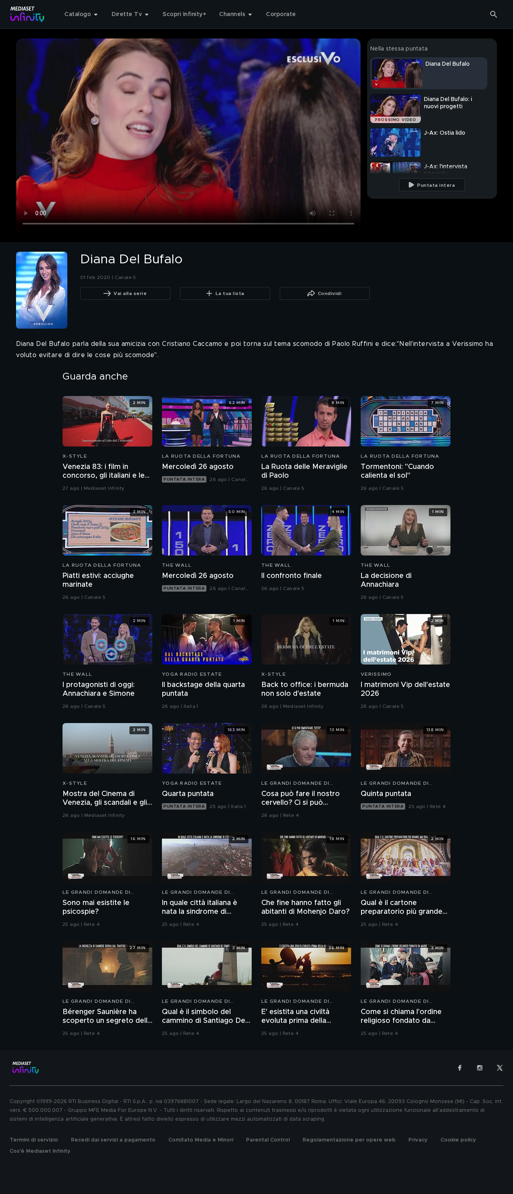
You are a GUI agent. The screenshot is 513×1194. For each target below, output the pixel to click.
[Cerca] (494, 14)
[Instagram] (479, 1067)
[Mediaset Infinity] (27, 14)
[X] (499, 1067)
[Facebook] (459, 1067)
